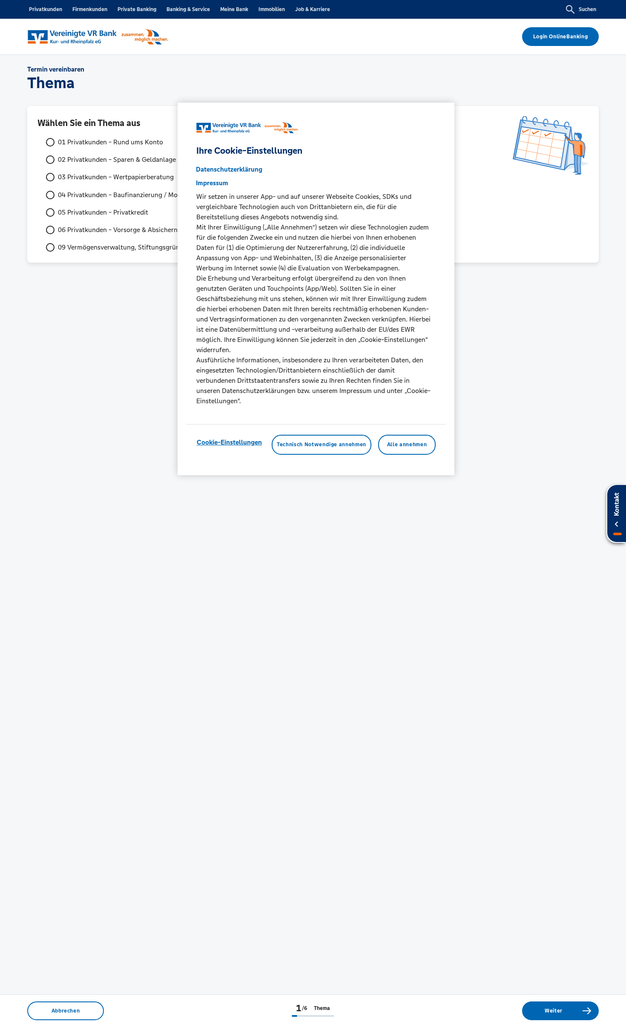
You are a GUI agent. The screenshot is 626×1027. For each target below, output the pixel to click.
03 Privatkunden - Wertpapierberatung (116, 177)
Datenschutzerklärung (229, 169)
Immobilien (271, 9)
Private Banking (137, 9)
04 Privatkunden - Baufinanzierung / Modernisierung (136, 195)
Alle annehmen (407, 444)
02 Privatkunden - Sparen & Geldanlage (117, 159)
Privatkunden (45, 9)
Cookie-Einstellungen (229, 442)
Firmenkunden (89, 9)
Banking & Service (188, 9)
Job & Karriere (312, 9)
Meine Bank (234, 9)
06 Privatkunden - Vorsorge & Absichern (118, 230)
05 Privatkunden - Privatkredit (103, 212)
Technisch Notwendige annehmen (321, 444)
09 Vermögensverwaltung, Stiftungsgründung (126, 247)
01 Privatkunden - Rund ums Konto (110, 142)
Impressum (212, 183)
